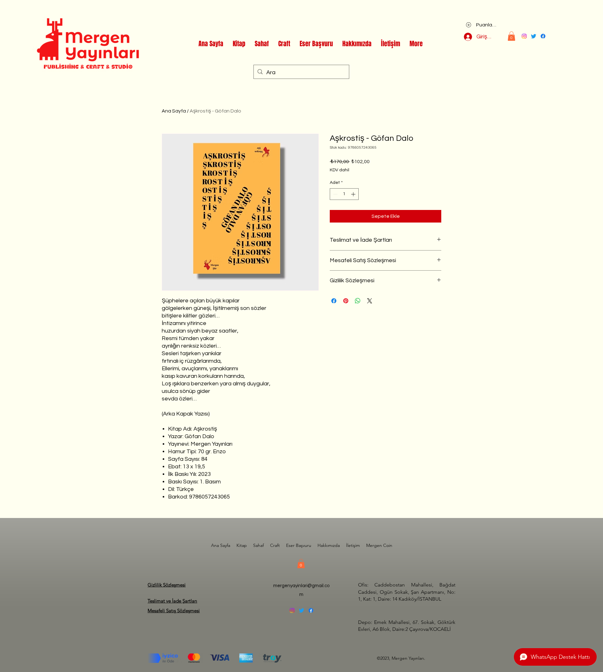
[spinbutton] (344, 194)
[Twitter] (533, 36)
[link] (511, 36)
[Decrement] (335, 194)
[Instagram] (524, 36)
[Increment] (354, 194)
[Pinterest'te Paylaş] (346, 301)
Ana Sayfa (174, 110)
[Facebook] (543, 36)
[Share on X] (369, 301)
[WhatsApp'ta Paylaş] (357, 301)
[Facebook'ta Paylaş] (334, 301)
